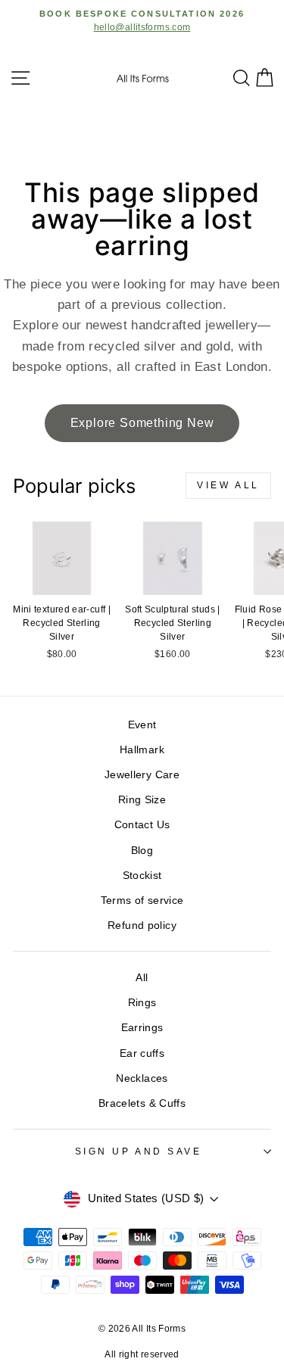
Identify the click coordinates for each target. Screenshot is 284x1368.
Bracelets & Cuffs (142, 1103)
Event (142, 725)
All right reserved (142, 1354)
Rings (142, 1002)
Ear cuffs (142, 1053)
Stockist (142, 875)
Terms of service (142, 900)
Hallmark (142, 750)
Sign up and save (138, 1151)
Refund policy (142, 925)
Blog (142, 850)
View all (228, 485)
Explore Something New (142, 422)
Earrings (142, 1027)
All (142, 977)
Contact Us (142, 824)
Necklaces (141, 1078)
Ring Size (142, 800)
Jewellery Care (142, 775)
